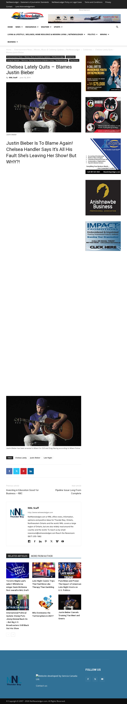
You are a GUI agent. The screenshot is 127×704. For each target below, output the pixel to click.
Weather (45, 27)
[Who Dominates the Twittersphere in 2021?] (43, 602)
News (17, 27)
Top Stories (74, 60)
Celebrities (87, 49)
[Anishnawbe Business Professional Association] (103, 197)
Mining (103, 34)
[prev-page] (8, 635)
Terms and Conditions (93, 2)
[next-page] (13, 635)
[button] (117, 27)
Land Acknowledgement (25, 6)
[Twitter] (16, 471)
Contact (9, 6)
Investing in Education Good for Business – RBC (22, 492)
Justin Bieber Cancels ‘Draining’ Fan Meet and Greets (69, 615)
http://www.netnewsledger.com (40, 512)
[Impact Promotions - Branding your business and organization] (103, 236)
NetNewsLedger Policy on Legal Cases (67, 2)
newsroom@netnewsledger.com (52, 688)
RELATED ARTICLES (17, 556)
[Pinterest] (23, 471)
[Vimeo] (58, 541)
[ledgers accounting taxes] (103, 156)
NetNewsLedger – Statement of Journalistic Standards (27, 2)
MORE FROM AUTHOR (42, 556)
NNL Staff (13, 77)
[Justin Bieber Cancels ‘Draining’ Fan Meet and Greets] (69, 602)
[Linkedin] (31, 471)
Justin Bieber (35, 458)
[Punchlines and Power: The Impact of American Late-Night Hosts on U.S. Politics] (69, 570)
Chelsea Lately (21, 458)
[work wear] (103, 115)
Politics (91, 34)
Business (12, 42)
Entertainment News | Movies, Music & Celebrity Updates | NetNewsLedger (47, 49)
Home (10, 27)
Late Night (48, 458)
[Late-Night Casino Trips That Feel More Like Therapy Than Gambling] (43, 570)
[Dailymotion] (30, 541)
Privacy (108, 2)
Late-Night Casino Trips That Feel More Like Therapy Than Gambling (43, 584)
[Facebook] (9, 471)
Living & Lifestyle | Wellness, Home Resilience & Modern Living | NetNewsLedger (45, 34)
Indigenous (30, 27)
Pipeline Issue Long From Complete (68, 492)
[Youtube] (63, 541)
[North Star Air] (84, 18)
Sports (57, 27)
